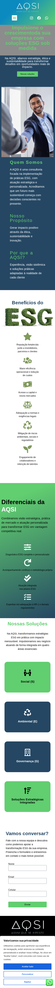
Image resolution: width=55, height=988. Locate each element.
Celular (12, 890)
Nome (11, 864)
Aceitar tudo (27, 966)
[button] (14, 18)
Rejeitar (27, 982)
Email (11, 877)
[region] (27, 962)
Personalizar (27, 974)
